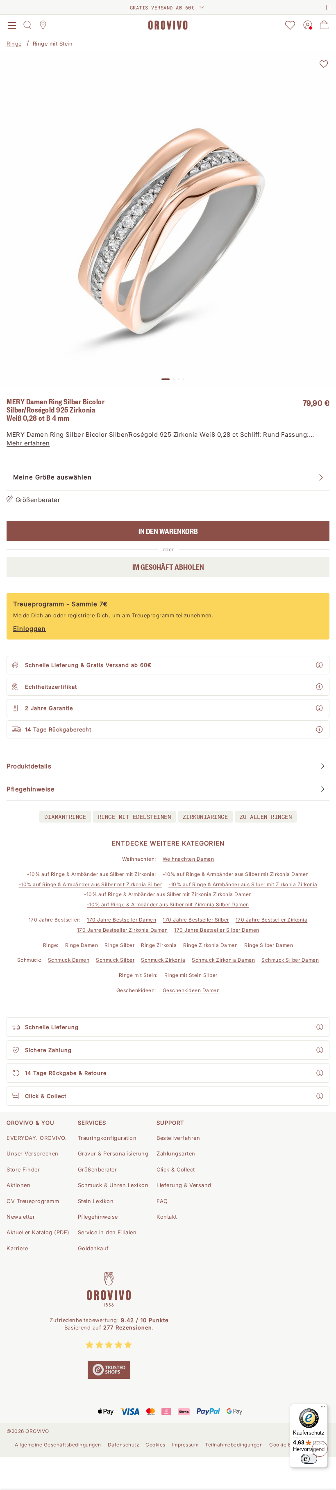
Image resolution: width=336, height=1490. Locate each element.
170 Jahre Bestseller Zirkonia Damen (122, 930)
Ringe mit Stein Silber (191, 975)
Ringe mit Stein (53, 43)
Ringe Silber (119, 945)
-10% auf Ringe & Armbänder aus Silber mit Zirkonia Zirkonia (243, 884)
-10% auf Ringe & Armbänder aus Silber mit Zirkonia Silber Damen (168, 904)
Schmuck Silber (115, 960)
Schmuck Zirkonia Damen (223, 960)
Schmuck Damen (69, 960)
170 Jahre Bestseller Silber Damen (216, 930)
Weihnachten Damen (188, 859)
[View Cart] (324, 25)
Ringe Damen (81, 945)
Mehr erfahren (28, 443)
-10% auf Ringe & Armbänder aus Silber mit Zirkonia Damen (236, 874)
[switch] (309, 1459)
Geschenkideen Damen (191, 990)
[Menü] (323, 1409)
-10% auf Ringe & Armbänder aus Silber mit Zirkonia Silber (90, 884)
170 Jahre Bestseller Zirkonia (272, 920)
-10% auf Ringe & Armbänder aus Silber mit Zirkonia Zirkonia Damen (168, 894)
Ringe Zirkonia (159, 945)
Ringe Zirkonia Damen (210, 945)
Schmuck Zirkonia (163, 960)
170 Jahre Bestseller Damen (121, 920)
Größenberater (38, 500)
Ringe (14, 43)
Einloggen (29, 629)
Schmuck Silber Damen (290, 960)
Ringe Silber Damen (268, 945)
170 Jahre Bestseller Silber (196, 920)
